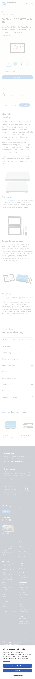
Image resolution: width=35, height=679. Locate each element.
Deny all (17, 670)
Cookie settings (18, 675)
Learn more (6, 661)
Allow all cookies (17, 666)
